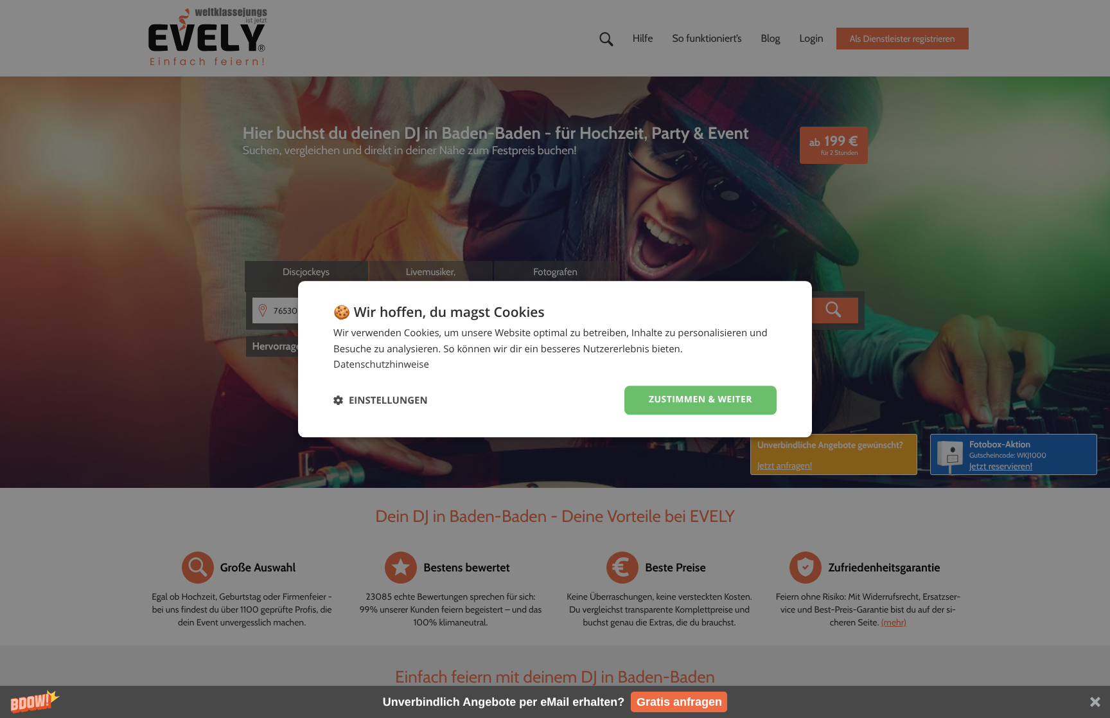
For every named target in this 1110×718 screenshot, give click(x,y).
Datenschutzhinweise (381, 365)
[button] (555, 702)
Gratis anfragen (679, 702)
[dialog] (555, 359)
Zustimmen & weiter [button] (700, 399)
